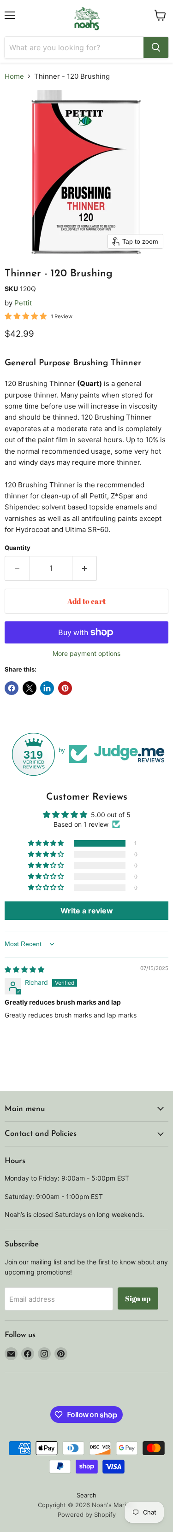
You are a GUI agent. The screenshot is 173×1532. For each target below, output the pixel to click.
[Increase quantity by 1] (84, 568)
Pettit (23, 302)
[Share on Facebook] (11, 688)
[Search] (155, 47)
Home (14, 76)
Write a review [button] (86, 910)
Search (86, 1495)
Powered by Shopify (87, 1514)
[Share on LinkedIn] (47, 688)
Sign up (138, 1298)
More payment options (86, 653)
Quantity (17, 547)
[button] (46, 843)
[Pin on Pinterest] (65, 688)
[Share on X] (29, 688)
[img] (24, 969)
